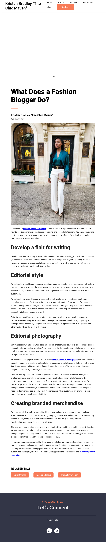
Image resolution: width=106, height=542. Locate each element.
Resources (88, 3)
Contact (65, 7)
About (61, 3)
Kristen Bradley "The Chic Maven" (23, 5)
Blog (49, 7)
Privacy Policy (53, 520)
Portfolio (74, 3)
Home (49, 3)
